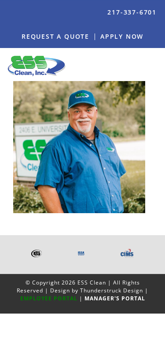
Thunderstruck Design (111, 290)
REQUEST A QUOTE (55, 36)
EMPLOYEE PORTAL (48, 298)
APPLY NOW (121, 36)
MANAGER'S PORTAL (114, 298)
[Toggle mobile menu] (154, 65)
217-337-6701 (132, 12)
